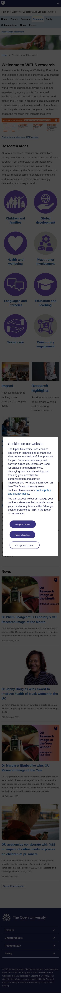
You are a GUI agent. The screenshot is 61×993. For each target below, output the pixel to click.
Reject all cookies (22, 535)
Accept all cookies (22, 524)
